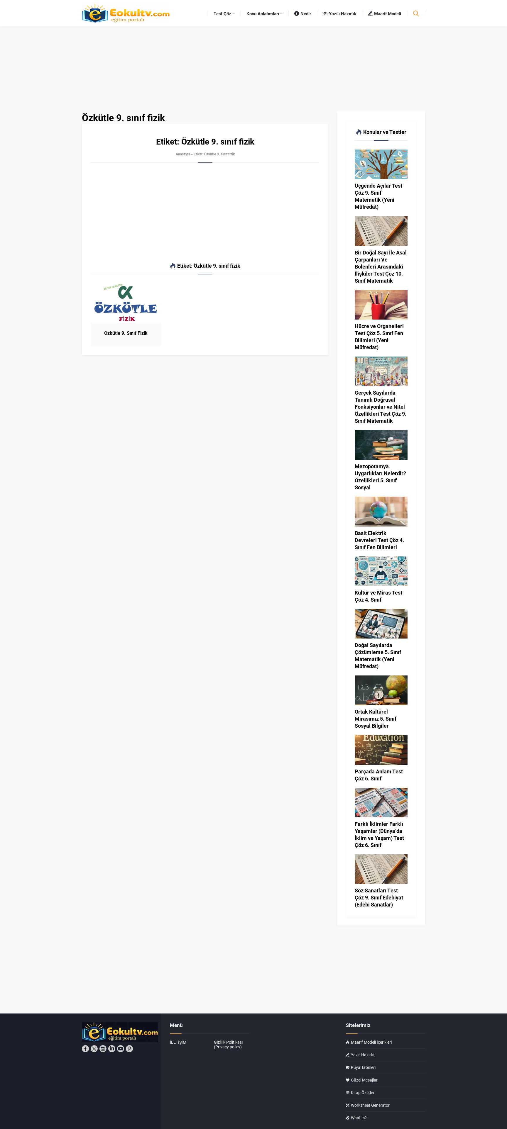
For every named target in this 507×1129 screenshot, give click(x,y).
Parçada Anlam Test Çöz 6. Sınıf (379, 775)
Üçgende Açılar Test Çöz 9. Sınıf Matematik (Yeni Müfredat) (378, 196)
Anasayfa (183, 154)
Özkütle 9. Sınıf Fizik (126, 333)
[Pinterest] (129, 1048)
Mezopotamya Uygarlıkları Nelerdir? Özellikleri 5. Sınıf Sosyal (380, 477)
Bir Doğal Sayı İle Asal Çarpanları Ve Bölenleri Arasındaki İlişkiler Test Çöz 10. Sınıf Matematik (381, 266)
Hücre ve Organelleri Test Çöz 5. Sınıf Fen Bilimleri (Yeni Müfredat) (379, 336)
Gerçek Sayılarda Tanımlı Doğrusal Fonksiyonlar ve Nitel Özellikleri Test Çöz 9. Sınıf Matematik (380, 406)
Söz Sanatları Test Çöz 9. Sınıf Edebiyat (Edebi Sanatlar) (379, 897)
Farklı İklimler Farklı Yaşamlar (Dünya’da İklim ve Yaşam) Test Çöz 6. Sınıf (379, 834)
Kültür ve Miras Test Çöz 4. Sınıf (378, 596)
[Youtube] (120, 1048)
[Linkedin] (111, 1048)
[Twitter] (94, 1048)
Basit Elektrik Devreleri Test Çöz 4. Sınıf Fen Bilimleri (379, 540)
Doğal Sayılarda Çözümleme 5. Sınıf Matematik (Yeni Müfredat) (378, 655)
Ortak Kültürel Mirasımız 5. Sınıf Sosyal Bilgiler (375, 718)
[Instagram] (103, 1048)
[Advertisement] (205, 213)
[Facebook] (85, 1048)
